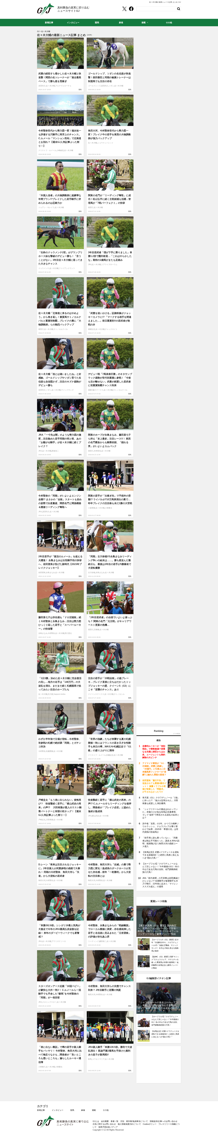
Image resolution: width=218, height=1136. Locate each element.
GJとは (96, 1121)
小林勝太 (108, 508)
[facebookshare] (131, 9)
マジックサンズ (67, 390)
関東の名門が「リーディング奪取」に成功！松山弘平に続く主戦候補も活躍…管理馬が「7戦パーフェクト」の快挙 (109, 199)
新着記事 (41, 1110)
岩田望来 (42, 572)
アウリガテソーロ (59, 941)
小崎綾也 (60, 150)
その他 (106, 1110)
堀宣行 (90, 207)
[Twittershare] (124, 9)
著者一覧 (114, 1121)
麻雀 (83, 1110)
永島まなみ (50, 572)
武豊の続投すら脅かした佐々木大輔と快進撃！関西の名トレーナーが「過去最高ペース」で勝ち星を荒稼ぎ (59, 77)
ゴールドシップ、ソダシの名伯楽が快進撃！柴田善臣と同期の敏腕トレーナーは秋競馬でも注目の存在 (109, 77)
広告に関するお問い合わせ (104, 1124)
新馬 (90, 1059)
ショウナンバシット (105, 143)
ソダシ (111, 86)
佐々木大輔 (50, 86)
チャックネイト (111, 329)
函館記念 (91, 329)
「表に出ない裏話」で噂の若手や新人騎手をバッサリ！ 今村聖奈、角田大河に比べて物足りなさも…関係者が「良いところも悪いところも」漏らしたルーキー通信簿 (60, 1054)
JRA (90, 264)
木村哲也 (97, 451)
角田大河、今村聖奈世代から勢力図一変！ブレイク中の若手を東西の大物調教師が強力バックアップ (109, 134)
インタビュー (57, 1110)
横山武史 (95, 816)
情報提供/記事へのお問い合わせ (163, 1121)
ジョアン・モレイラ (46, 207)
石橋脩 (96, 630)
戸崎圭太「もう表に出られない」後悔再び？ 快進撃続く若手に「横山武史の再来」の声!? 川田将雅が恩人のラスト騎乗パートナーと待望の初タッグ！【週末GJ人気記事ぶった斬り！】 (60, 807)
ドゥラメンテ (43, 268)
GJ (45, 9)
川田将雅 (49, 820)
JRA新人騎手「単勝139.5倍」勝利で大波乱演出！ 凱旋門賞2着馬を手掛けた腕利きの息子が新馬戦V (110, 1051)
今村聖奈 (51, 633)
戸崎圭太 (42, 820)
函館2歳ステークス (95, 390)
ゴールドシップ (94, 86)
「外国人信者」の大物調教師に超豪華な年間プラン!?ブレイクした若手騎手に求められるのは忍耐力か (59, 199)
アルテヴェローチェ (63, 86)
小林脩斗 (42, 1067)
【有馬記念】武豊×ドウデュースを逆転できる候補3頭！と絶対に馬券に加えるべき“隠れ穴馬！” (160, 855)
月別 (122, 1121)
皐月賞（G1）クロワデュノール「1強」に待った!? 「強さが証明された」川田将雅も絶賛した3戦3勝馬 (161, 800)
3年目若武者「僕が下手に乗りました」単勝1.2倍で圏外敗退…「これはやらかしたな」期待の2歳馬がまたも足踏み (110, 256)
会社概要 (105, 1121)
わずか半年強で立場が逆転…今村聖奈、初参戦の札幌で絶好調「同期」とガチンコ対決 (59, 743)
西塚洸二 (55, 451)
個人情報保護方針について (129, 1124)
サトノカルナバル (61, 329)
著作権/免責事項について (137, 1121)
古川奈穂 (91, 572)
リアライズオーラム (109, 264)
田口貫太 (68, 633)
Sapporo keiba (59, 694)
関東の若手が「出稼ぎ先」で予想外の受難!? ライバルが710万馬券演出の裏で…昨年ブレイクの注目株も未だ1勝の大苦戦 (110, 499)
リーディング (93, 941)
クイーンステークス (96, 694)
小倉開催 (91, 508)
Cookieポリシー (149, 1124)
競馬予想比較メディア (108, 1127)
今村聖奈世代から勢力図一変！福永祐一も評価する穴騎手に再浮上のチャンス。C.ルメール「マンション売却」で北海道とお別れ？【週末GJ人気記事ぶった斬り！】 (59, 138)
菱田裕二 (102, 941)
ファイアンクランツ (67, 268)
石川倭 (50, 694)
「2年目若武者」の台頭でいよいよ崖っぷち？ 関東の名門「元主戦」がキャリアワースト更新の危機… (110, 621)
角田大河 (42, 880)
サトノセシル (119, 694)
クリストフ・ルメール (47, 150)
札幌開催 (49, 751)
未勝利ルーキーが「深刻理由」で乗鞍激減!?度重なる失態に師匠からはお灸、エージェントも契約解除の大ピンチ (153, 752)
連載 (94, 1110)
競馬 (80, 89)
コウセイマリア (98, 1059)
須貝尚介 (42, 86)
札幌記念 (109, 755)
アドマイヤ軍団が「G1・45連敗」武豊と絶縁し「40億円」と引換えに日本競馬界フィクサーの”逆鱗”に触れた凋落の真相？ (154, 769)
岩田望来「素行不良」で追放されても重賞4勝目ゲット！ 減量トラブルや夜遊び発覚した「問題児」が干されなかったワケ (154, 786)
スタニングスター (49, 1002)
